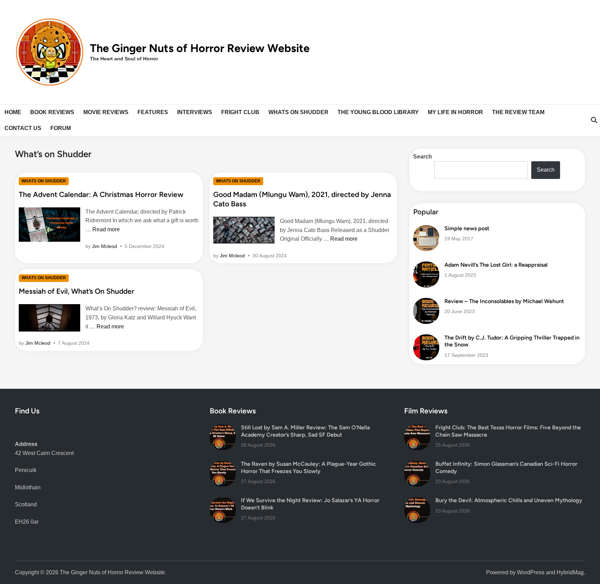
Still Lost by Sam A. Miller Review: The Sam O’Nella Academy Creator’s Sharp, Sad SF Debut (305, 431)
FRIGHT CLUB (240, 112)
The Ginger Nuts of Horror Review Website (200, 48)
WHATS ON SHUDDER (298, 112)
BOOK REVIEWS (52, 112)
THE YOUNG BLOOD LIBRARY (378, 112)
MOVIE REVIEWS (105, 112)
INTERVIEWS (194, 112)
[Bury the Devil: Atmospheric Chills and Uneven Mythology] (417, 501)
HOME (13, 112)
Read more (106, 229)
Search (422, 157)
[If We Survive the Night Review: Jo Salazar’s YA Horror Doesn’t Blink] (223, 501)
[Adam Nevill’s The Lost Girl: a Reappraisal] (426, 266)
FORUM (60, 128)
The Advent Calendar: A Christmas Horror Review (101, 194)
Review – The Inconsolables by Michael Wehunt (504, 301)
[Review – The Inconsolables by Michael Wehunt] (426, 302)
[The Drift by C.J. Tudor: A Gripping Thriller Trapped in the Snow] (426, 339)
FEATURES (153, 112)
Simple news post (466, 228)
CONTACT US (23, 128)
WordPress (530, 572)
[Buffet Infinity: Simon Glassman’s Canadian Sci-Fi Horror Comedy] (417, 465)
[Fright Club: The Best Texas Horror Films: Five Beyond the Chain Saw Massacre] (417, 428)
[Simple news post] (426, 229)
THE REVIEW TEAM (518, 112)
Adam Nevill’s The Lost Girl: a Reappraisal (496, 264)
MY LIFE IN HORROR (455, 112)
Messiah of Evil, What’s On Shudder (76, 291)
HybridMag (570, 572)
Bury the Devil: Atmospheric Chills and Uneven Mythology (508, 500)
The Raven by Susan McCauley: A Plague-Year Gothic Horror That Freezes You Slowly (308, 467)
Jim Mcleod (104, 246)
